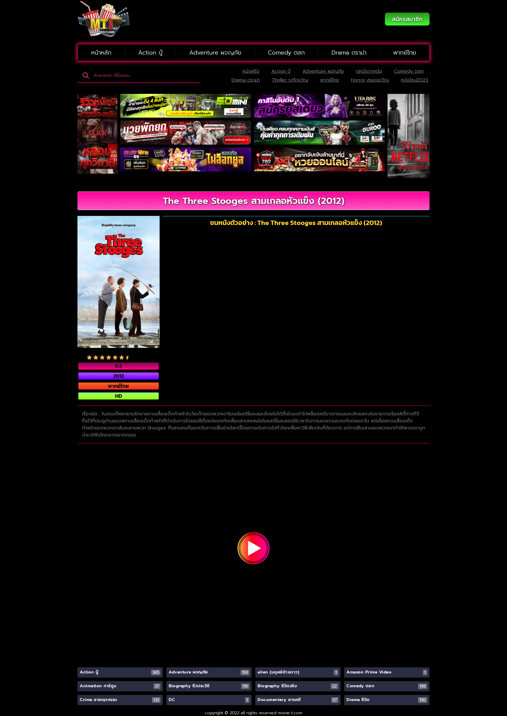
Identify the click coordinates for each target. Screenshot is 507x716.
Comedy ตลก (286, 52)
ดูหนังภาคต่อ (369, 71)
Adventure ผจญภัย (215, 52)
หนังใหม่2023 (414, 80)
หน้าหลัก (101, 52)
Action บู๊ (150, 52)
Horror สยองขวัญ (370, 80)
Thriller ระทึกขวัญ (290, 80)
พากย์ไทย (404, 52)
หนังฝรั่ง (250, 71)
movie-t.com (290, 713)
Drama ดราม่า (349, 52)
